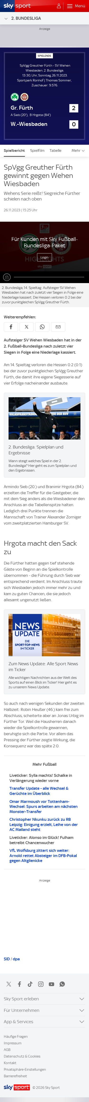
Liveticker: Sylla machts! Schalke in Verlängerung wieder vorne (40, 778)
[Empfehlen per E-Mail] (58, 327)
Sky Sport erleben (21, 999)
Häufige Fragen (16, 1036)
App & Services (18, 1021)
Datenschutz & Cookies (22, 1056)
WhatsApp (62, 984)
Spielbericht (14, 150)
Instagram (41, 984)
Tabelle (55, 150)
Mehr (76, 150)
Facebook (19, 984)
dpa (16, 959)
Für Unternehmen (21, 1010)
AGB (7, 1050)
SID (7, 959)
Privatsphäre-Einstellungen (25, 1069)
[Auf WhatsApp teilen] (42, 327)
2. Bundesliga (26, 18)
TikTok (30, 984)
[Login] (58, 6)
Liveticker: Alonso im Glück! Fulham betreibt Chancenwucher (41, 840)
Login (44, 257)
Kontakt (10, 1063)
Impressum (13, 1043)
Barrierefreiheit (15, 1076)
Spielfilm (37, 150)
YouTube (51, 984)
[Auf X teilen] (26, 327)
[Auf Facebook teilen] (11, 327)
